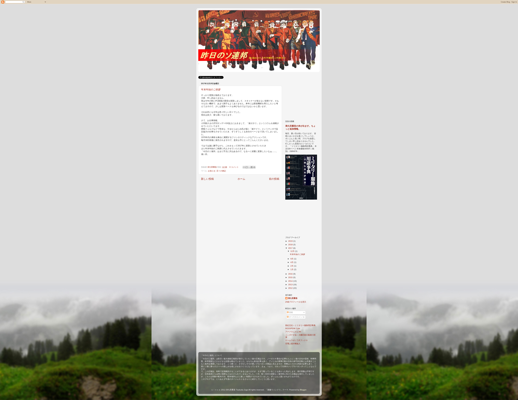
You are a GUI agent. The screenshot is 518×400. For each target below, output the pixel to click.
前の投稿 (274, 178)
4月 (292, 262)
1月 (292, 269)
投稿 (291, 312)
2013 (290, 285)
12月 (292, 251)
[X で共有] (249, 167)
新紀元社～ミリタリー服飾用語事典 (300, 325)
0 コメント (234, 167)
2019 (290, 241)
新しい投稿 (207, 178)
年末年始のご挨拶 (211, 89)
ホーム (241, 178)
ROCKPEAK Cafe (292, 328)
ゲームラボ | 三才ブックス (296, 340)
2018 (290, 245)
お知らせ (211, 171)
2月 (292, 266)
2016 (290, 274)
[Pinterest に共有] (254, 167)
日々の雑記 (221, 171)
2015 (290, 277)
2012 (290, 288)
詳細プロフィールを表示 (295, 302)
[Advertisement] (305, 98)
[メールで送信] (244, 167)
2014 (290, 281)
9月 (292, 259)
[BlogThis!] (246, 167)
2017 (290, 248)
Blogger (303, 390)
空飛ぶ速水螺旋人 (292, 344)
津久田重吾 (212, 167)
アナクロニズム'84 (293, 332)
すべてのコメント (296, 317)
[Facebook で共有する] (251, 167)
